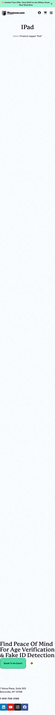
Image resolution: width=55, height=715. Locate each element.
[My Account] (39, 12)
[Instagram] (17, 707)
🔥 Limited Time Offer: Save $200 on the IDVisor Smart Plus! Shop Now (26, 3)
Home (15, 36)
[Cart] (45, 12)
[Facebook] (24, 707)
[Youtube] (10, 707)
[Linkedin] (3, 707)
